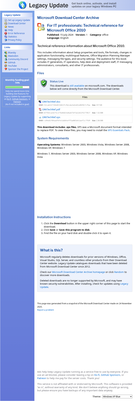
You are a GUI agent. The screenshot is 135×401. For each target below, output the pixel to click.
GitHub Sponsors (19, 99)
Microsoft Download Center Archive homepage (78, 272)
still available (77, 85)
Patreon (17, 101)
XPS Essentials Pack (119, 130)
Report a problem (45, 309)
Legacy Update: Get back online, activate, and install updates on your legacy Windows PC (67, 5)
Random (119, 272)
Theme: (97, 396)
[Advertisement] (17, 161)
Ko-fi (9, 99)
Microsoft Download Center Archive (68, 17)
